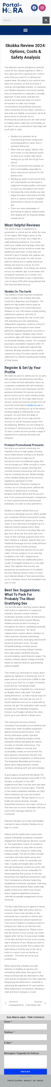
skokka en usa (33, 405)
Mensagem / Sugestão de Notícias (21, 1053)
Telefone (8, 1032)
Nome (7, 1022)
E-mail (7, 1043)
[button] (25, 30)
